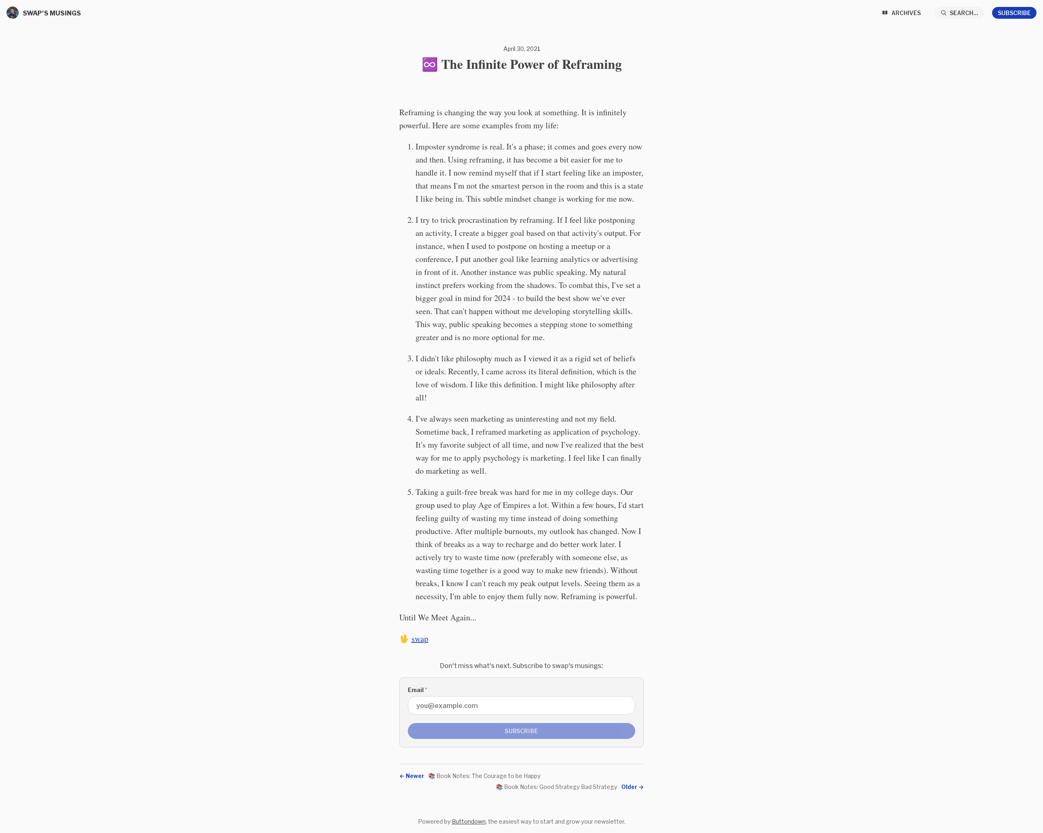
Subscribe (1014, 12)
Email (417, 689)
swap (419, 638)
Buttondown (469, 821)
